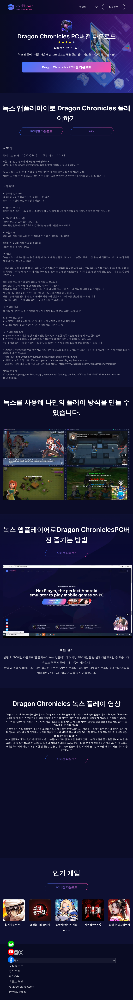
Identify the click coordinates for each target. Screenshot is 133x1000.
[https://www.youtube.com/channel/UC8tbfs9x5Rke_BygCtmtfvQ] (11, 952)
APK (92, 131)
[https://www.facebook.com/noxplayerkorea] (11, 959)
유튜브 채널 (16, 981)
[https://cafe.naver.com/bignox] (11, 944)
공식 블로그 (16, 966)
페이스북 (14, 976)
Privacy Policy (17, 991)
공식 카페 (14, 971)
